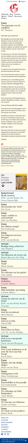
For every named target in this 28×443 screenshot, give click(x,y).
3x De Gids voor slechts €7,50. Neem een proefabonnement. (13, 440)
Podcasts (17, 14)
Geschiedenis (6, 422)
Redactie (4, 418)
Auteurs (4, 420)
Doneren (5, 427)
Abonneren (18, 16)
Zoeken (4, 18)
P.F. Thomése (7, 30)
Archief (4, 425)
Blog (11, 14)
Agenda (4, 16)
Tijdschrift (4, 14)
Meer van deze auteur (7, 165)
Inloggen (23, 1)
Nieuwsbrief (6, 432)
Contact (4, 429)
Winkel (10, 16)
